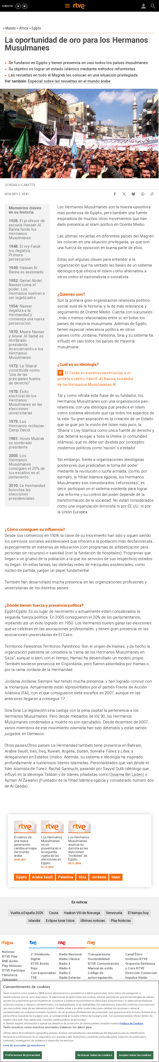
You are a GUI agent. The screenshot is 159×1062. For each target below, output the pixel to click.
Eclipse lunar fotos (60, 921)
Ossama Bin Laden (126, 774)
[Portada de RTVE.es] (79, 6)
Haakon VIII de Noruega (82, 913)
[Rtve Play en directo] (18, 6)
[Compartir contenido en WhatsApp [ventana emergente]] (142, 193)
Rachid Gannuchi (63, 768)
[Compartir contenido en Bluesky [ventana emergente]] (133, 193)
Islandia (34, 921)
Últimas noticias (92, 921)
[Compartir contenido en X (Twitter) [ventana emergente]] (124, 193)
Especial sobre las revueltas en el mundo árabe (69, 81)
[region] (79, 1021)
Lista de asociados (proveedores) (24, 1045)
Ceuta (53, 913)
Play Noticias (121, 921)
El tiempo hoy (138, 913)
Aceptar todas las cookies (135, 1055)
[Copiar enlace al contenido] (152, 193)
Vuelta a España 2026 (26, 913)
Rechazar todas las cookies (94, 1055)
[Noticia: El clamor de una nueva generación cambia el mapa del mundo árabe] (25, 842)
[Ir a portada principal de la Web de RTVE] (14, 942)
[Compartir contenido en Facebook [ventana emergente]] (114, 193)
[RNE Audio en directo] (25, 6)
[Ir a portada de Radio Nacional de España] (71, 943)
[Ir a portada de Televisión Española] (43, 943)
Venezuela (114, 913)
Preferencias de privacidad (22, 1055)
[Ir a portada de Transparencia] (122, 943)
